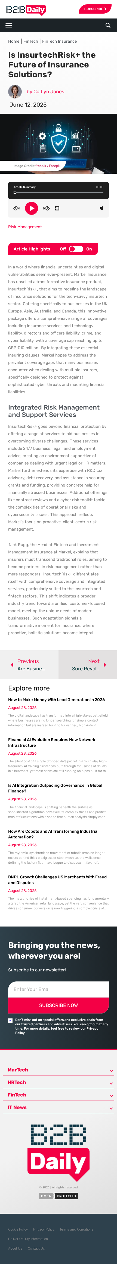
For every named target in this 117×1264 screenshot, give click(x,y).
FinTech (30, 41)
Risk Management (25, 226)
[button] (108, 25)
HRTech (17, 1082)
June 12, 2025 (28, 104)
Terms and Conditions (76, 1229)
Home (13, 41)
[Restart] (57, 208)
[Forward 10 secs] (46, 208)
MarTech (18, 1069)
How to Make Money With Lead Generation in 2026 (56, 699)
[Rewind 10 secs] (16, 208)
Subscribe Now (58, 1005)
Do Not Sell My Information (28, 1239)
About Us (15, 1248)
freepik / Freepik (48, 166)
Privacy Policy (43, 1229)
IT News (17, 1107)
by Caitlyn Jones (45, 92)
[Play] (31, 208)
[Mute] (101, 208)
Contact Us (36, 1248)
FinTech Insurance (59, 41)
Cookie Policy (18, 1229)
